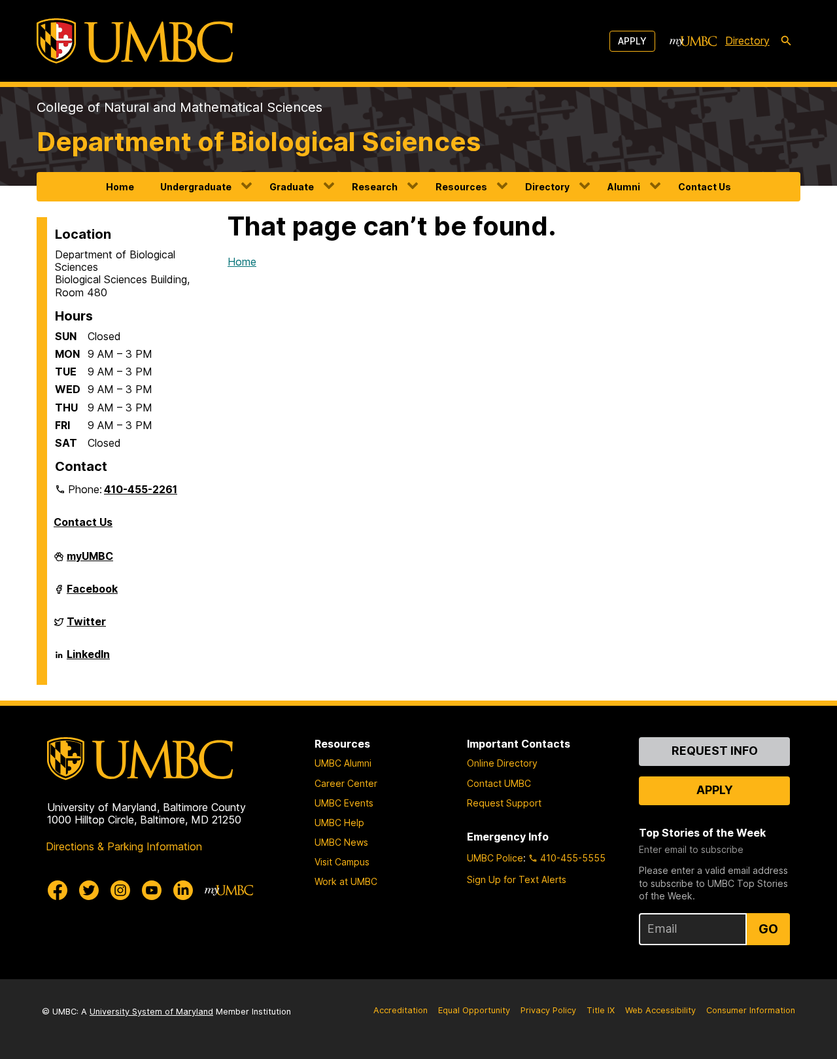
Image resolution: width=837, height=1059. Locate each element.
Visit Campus (342, 861)
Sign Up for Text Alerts (516, 879)
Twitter (86, 627)
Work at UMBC (346, 881)
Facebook (92, 594)
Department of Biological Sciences (259, 142)
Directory (747, 40)
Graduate (291, 186)
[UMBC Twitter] (89, 890)
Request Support (504, 802)
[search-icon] (786, 41)
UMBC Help (339, 822)
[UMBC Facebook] (57, 890)
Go (768, 929)
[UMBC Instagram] (120, 890)
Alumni (623, 186)
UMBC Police (495, 857)
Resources (461, 186)
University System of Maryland (151, 1011)
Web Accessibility (660, 1010)
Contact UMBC (499, 783)
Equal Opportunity (474, 1010)
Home (120, 186)
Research (375, 186)
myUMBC (90, 561)
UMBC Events (344, 802)
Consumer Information (750, 1010)
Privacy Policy (548, 1010)
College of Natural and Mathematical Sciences (179, 107)
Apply (632, 40)
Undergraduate (195, 186)
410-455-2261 (140, 489)
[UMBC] (134, 40)
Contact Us (704, 186)
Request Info (715, 750)
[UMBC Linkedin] (183, 890)
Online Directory (502, 763)
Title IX (601, 1010)
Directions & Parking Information (124, 846)
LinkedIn (88, 659)
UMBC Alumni (343, 763)
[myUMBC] (693, 41)
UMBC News (341, 842)
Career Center (346, 783)
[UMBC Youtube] (151, 890)
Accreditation (400, 1010)
